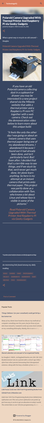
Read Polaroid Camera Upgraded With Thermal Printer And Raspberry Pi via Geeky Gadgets (22, 214)
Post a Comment (9, 296)
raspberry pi (15, 277)
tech (13, 280)
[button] (4, 31)
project (6, 277)
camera (12, 273)
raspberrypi (26, 277)
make (19, 273)
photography (28, 273)
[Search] (41, 3)
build (5, 273)
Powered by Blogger (23, 416)
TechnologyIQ (11, 3)
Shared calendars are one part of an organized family (20, 353)
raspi (34, 277)
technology (21, 280)
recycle (6, 280)
